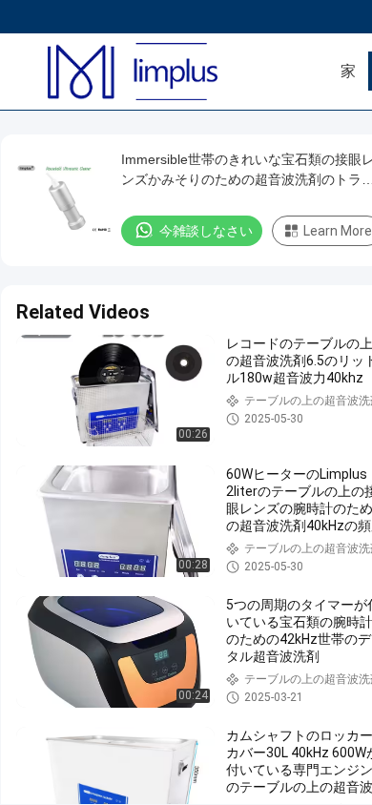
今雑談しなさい (206, 230)
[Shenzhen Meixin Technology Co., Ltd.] (157, 71)
